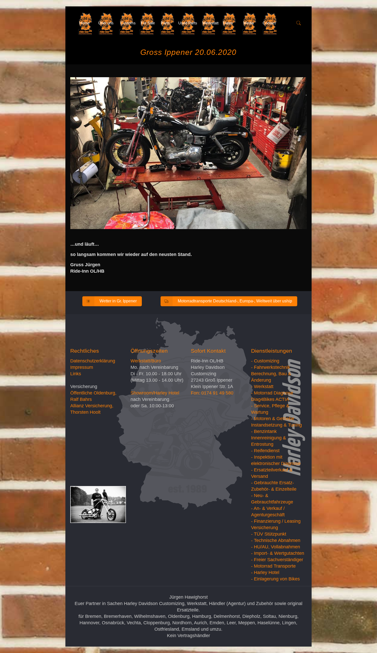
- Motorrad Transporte (273, 566)
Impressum (81, 367)
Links (75, 373)
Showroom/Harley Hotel (155, 392)
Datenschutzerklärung (92, 360)
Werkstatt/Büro (146, 360)
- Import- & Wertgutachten (277, 553)
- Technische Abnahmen (275, 540)
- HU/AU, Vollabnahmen (275, 546)
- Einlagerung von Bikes (275, 578)
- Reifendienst (265, 450)
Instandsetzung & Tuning (276, 425)
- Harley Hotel (265, 572)
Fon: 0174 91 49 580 (212, 392)
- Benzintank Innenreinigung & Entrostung (268, 438)
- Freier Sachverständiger (277, 559)
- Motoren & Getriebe (272, 418)
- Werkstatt (262, 386)
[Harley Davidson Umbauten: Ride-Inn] (71, 23)
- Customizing (265, 360)
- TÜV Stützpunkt (268, 534)
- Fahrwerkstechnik (270, 367)
